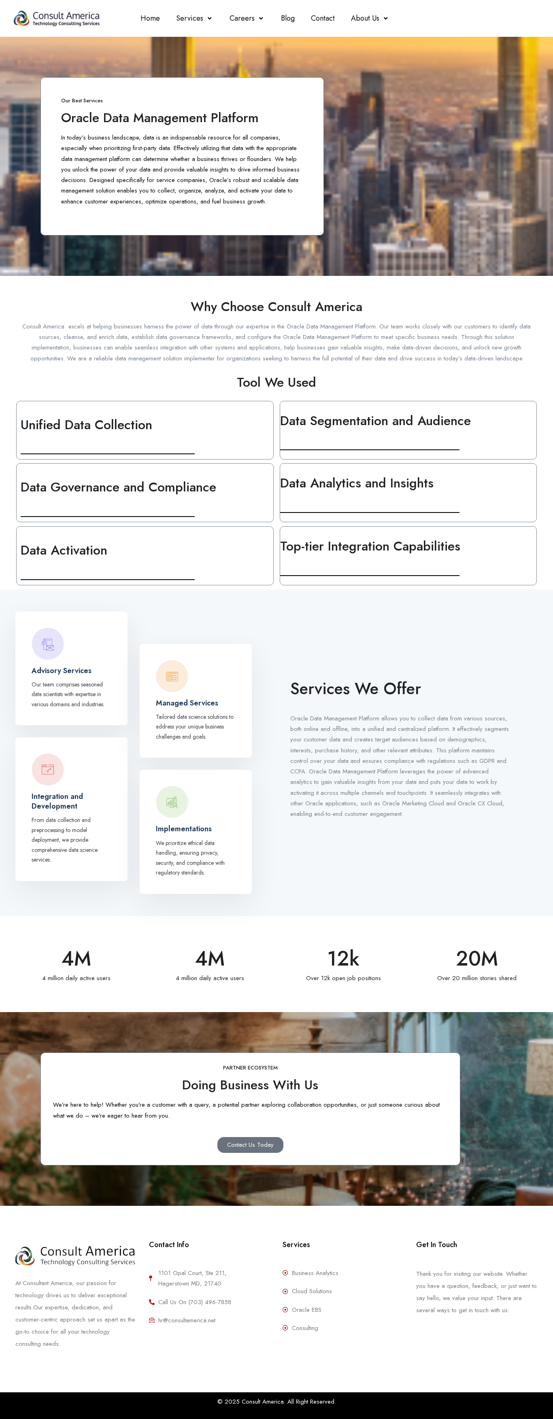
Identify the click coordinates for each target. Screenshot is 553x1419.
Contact (323, 18)
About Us (365, 18)
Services (189, 18)
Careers (242, 18)
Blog (288, 18)
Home (150, 18)
